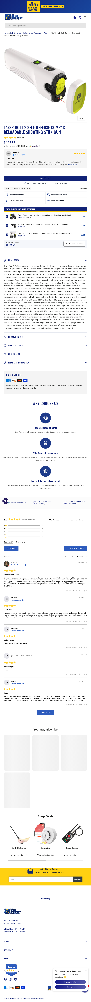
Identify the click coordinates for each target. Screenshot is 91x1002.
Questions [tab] (20, 542)
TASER (45, 33)
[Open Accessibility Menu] (5, 501)
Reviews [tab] (8, 542)
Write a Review (77, 549)
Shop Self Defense (52, 6)
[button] (45, 137)
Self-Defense (15, 33)
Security (45, 848)
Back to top (45, 899)
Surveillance (72, 848)
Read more (72, 164)
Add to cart (45, 178)
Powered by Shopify (37, 999)
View (84, 217)
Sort (67, 557)
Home (6, 33)
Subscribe (77, 879)
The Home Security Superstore (19, 999)
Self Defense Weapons (32, 33)
